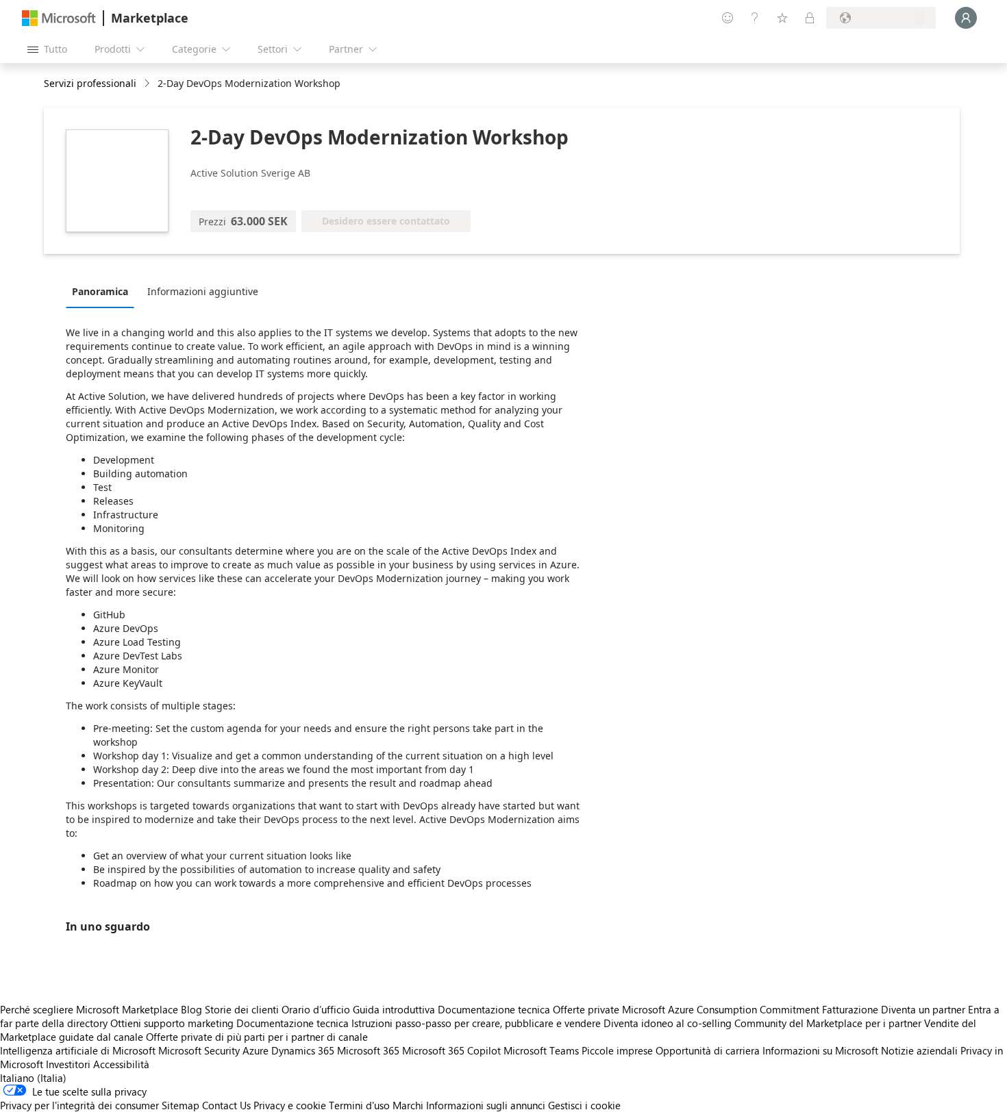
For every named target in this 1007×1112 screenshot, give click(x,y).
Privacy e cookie (289, 1105)
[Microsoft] (59, 18)
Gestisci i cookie (584, 1105)
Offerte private (586, 1009)
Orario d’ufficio (316, 1009)
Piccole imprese (617, 1050)
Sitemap (180, 1105)
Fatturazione (850, 1009)
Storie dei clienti (242, 1009)
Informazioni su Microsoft (820, 1050)
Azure (256, 1050)
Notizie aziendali (919, 1050)
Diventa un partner (923, 1009)
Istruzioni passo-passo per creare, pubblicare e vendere (476, 1023)
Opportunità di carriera (708, 1050)
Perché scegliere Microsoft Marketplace (89, 1009)
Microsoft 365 (368, 1050)
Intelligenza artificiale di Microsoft (78, 1050)
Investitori (68, 1064)
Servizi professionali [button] (90, 83)
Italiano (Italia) (33, 1078)
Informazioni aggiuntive (202, 291)
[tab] (103, 291)
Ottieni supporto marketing (172, 1023)
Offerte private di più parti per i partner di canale (257, 1037)
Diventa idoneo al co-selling (668, 1023)
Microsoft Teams (541, 1050)
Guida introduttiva (394, 1009)
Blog (191, 1009)
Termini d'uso (359, 1105)
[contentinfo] (148, 84)
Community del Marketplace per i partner (827, 1023)
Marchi (408, 1105)
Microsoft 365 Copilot (451, 1050)
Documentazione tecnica (494, 1009)
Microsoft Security (199, 1050)
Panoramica (100, 291)
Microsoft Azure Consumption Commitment (722, 1009)
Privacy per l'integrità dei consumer (79, 1105)
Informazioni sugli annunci (485, 1105)
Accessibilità (121, 1064)
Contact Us (226, 1105)
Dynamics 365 (302, 1050)
